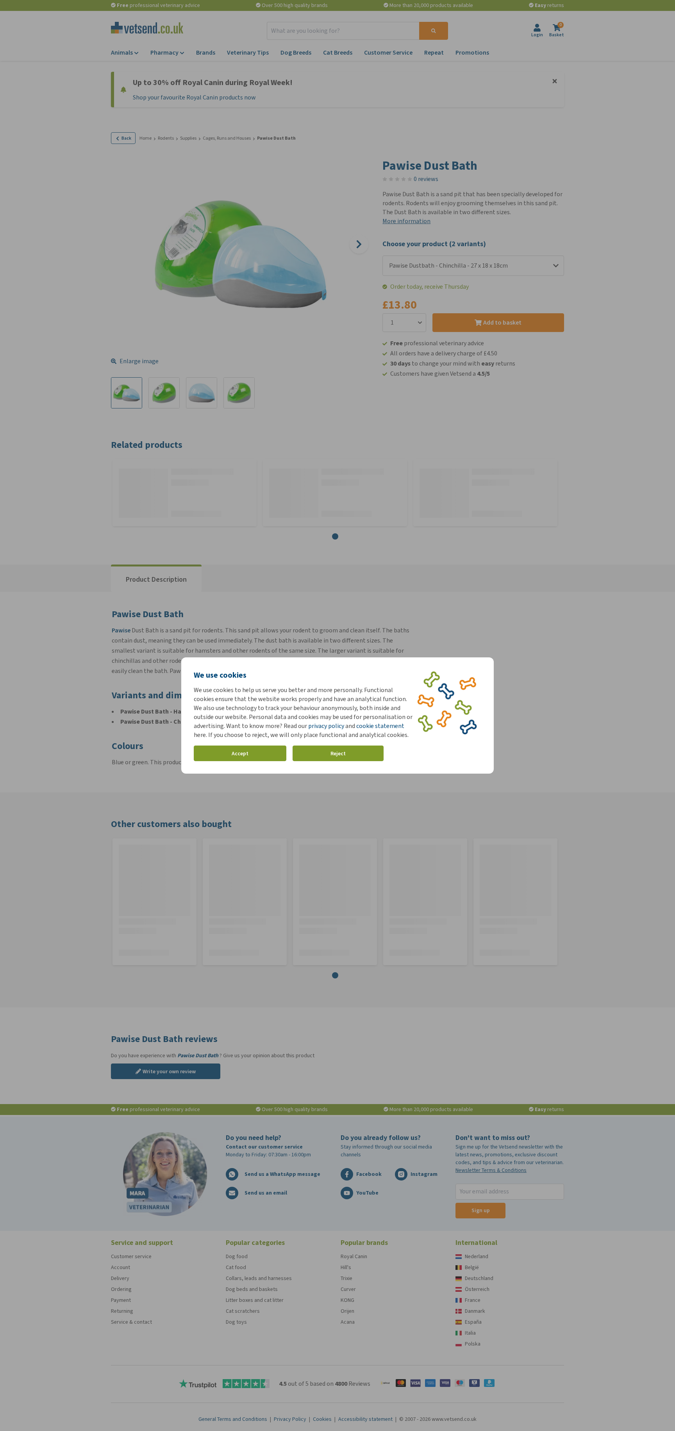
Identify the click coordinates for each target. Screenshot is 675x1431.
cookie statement (380, 726)
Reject (338, 753)
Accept (240, 753)
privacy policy (326, 726)
